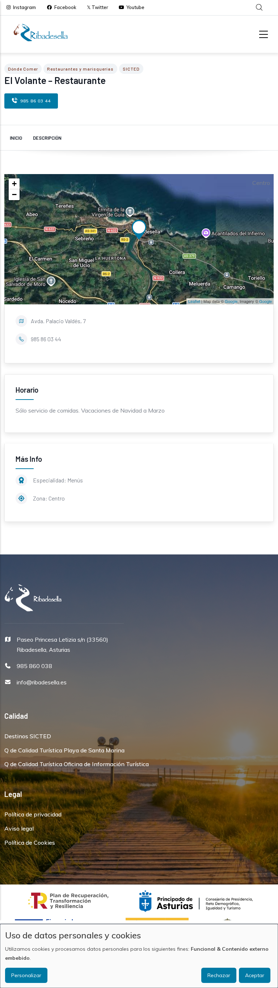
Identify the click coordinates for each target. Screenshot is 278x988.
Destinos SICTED (27, 736)
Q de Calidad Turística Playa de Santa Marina (64, 750)
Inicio (16, 138)
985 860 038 (34, 666)
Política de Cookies (29, 842)
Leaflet (194, 301)
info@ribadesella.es (42, 682)
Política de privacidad (33, 814)
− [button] (14, 194)
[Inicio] (40, 33)
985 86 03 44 (35, 101)
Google (231, 301)
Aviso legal (19, 828)
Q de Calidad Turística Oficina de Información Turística (76, 764)
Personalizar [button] (26, 975)
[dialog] (139, 956)
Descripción (47, 138)
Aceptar (254, 975)
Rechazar (218, 975)
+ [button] (14, 183)
